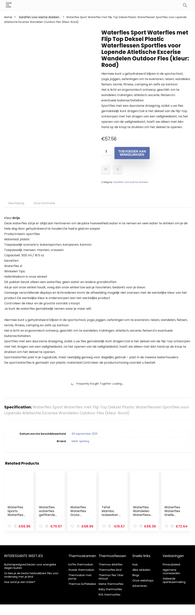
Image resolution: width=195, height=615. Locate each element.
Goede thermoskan (81, 570)
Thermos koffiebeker (82, 584)
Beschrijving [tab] (16, 203)
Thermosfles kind (110, 570)
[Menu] (8, 5)
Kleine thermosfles (111, 584)
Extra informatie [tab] (44, 203)
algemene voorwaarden (171, 571)
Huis (135, 564)
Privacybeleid (171, 564)
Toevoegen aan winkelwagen (132, 153)
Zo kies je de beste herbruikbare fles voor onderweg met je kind (31, 575)
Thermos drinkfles (110, 564)
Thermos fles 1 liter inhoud (111, 577)
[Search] (184, 5)
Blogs (135, 575)
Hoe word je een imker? (19, 582)
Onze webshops (142, 580)
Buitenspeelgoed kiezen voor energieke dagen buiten (30, 566)
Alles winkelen (141, 570)
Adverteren (139, 586)
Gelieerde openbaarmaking (174, 580)
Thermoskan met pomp (80, 577)
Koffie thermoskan (80, 564)
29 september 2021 (84, 434)
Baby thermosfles (110, 589)
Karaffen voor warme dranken (39, 17)
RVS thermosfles (109, 595)
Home (8, 17)
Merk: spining (80, 441)
